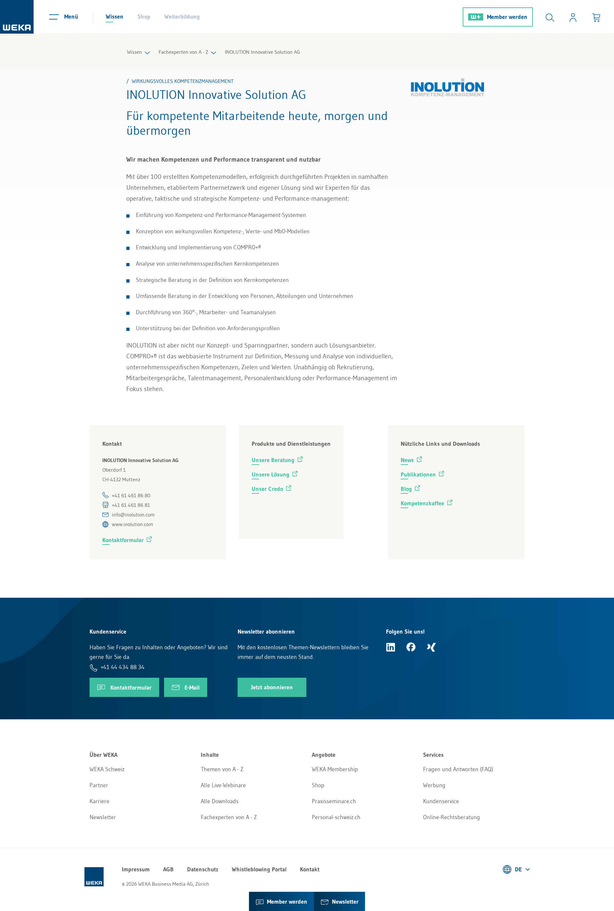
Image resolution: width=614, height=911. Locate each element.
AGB (168, 869)
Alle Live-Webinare (223, 785)
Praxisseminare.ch (334, 801)
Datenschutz (202, 869)
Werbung (434, 785)
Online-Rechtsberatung (451, 817)
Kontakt (309, 869)
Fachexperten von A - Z (183, 52)
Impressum (136, 869)
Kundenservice (441, 801)
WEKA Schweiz (107, 769)
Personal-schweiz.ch (336, 817)
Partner (99, 785)
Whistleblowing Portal (259, 869)
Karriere (99, 801)
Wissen (114, 16)
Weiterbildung (182, 16)
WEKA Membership (335, 769)
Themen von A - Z (222, 769)
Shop (144, 16)
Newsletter (103, 817)
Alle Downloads (220, 801)
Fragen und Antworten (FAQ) (458, 769)
